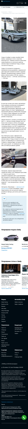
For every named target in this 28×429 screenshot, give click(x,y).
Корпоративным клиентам (5, 345)
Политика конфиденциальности (6, 355)
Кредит (3, 332)
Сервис (16, 333)
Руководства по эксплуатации (19, 328)
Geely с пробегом (19, 304)
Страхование (4, 334)
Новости (17, 352)
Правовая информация (7, 402)
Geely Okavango (5, 310)
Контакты (3, 352)
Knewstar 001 (4, 312)
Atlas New (3, 308)
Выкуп (3, 340)
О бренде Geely (18, 357)
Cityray (3, 315)
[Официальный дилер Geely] (8, 3)
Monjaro (3, 306)
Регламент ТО (18, 331)
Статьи (16, 354)
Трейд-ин (3, 336)
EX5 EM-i (3, 317)
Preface (3, 319)
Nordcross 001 (4, 304)
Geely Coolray (4, 302)
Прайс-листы (4, 342)
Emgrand (3, 321)
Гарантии (3, 327)
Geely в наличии (19, 302)
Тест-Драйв (4, 338)
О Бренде (3, 330)
